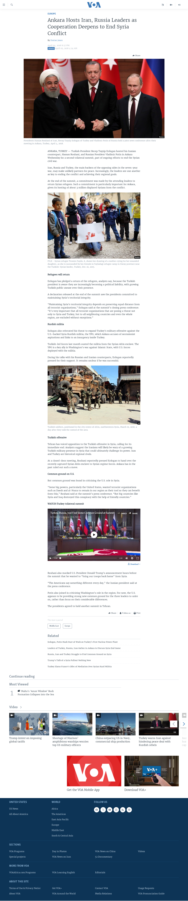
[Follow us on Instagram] (116, 809)
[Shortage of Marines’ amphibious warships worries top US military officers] (72, 724)
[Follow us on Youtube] (109, 809)
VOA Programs (16, 851)
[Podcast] (129, 809)
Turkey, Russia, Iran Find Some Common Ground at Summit (82, 513)
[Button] (136, 55)
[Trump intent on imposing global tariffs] (29, 724)
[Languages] (163, 5)
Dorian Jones (57, 40)
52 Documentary (103, 856)
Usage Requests (146, 888)
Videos (141, 851)
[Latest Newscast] (179, 5)
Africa (55, 808)
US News (13, 808)
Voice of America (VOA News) (67, 517)
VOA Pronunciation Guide (151, 893)
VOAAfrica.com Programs (22, 872)
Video (13, 707)
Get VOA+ (57, 888)
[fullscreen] (137, 558)
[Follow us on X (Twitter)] (103, 809)
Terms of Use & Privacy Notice (24, 888)
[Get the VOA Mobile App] (94, 771)
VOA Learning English (63, 872)
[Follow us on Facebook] (96, 809)
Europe (52, 14)
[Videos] (171, 5)
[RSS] (122, 809)
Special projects (17, 856)
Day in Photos (59, 851)
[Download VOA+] (151, 771)
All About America (18, 814)
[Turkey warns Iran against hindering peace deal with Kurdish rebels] (159, 724)
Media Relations (103, 893)
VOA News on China (105, 851)
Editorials (100, 872)
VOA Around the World (64, 893)
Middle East (58, 830)
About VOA (14, 893)
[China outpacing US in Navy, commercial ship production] (116, 724)
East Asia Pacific (60, 819)
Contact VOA (101, 888)
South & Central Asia (62, 835)
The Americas (59, 814)
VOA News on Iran (61, 856)
